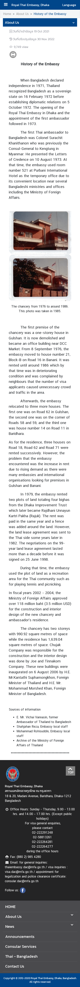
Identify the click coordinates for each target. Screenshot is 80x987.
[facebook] (23, 892)
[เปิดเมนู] (7, 5)
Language (69, 5)
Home (7, 14)
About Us (22, 14)
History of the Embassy (50, 14)
